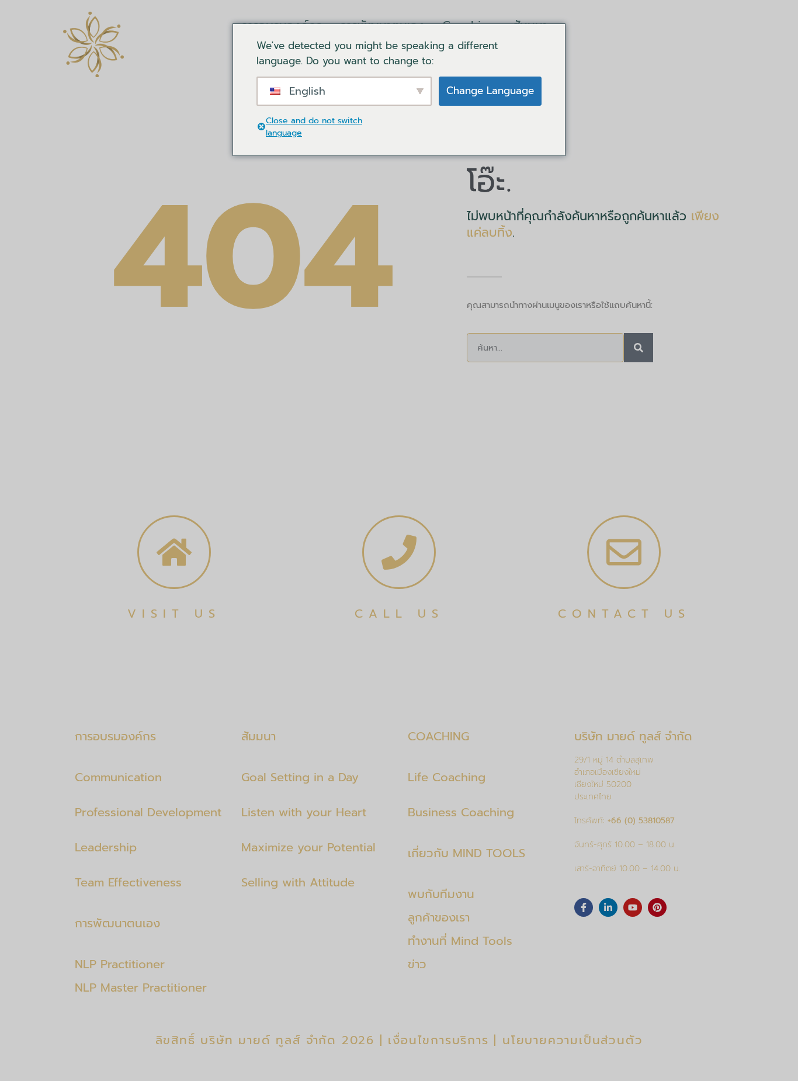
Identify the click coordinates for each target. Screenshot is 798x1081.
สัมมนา (258, 736)
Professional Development (148, 812)
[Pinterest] (657, 907)
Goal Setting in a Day (300, 777)
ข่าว (417, 964)
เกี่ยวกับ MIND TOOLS (466, 853)
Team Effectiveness (128, 882)
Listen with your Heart (303, 812)
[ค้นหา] (638, 347)
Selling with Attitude (298, 882)
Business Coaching (461, 812)
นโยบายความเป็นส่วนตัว (572, 1040)
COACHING (438, 736)
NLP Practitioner (120, 964)
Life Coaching (446, 777)
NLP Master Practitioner (141, 987)
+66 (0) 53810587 (641, 821)
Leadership (106, 847)
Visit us (174, 613)
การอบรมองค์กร (115, 736)
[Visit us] (174, 552)
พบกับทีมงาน (441, 894)
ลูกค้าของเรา (439, 917)
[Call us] (399, 552)
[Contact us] (624, 552)
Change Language (490, 90)
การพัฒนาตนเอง (117, 923)
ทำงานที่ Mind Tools (460, 941)
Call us (399, 613)
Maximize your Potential (308, 847)
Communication (118, 777)
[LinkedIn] (608, 907)
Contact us (624, 613)
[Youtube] (632, 907)
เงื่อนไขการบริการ (438, 1040)
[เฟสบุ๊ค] (583, 907)
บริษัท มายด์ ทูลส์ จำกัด (633, 736)
